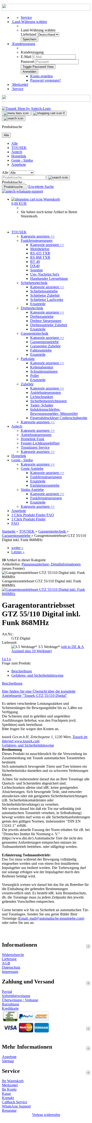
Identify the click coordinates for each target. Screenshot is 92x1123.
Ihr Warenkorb (13, 1081)
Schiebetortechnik (34, 283)
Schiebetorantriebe (44, 291)
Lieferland (29, 34)
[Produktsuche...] (58, 177)
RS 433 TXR (40, 253)
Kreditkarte (10, 1008)
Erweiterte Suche (41, 187)
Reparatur (9, 1110)
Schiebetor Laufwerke (46, 300)
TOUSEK (19, 148)
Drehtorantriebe (42, 317)
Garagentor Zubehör (45, 346)
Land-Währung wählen (38, 30)
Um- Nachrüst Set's (44, 274)
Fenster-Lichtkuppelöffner (40, 443)
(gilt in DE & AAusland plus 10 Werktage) (47, 649)
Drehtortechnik (32, 308)
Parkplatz (28, 359)
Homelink (18, 156)
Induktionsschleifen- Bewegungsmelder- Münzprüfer (54, 411)
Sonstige (36, 270)
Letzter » (18, 552)
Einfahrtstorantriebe (44, 485)
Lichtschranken (41, 397)
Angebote (18, 165)
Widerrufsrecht (13, 955)
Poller (34, 376)
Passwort (27, 62)
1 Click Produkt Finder (28, 515)
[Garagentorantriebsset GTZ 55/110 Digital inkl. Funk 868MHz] (46, 594)
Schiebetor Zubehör (45, 295)
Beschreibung (21, 671)
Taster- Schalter (41, 405)
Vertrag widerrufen (46, 1115)
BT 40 (35, 262)
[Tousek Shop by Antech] (26, 108)
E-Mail (26, 57)
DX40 (35, 266)
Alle (14, 143)
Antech (16, 152)
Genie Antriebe (32, 468)
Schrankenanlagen (44, 371)
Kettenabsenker (41, 367)
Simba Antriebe (32, 490)
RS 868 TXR (40, 257)
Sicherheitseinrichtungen (48, 401)
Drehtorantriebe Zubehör (48, 325)
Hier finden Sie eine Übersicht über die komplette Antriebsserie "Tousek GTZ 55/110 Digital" (38, 693)
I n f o (6, 659)
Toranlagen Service (35, 447)
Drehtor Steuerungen (45, 321)
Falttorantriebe (41, 350)
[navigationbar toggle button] (16, 113)
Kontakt (8, 1098)
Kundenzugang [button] (23, 44)
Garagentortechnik (34, 333)
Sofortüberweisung (16, 996)
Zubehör (27, 384)
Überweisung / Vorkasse (20, 1000)
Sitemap (8, 1061)
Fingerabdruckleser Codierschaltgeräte (58, 418)
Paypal (7, 992)
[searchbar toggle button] (13, 118)
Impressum (10, 972)
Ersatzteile (38, 304)
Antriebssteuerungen (45, 393)
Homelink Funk (32, 439)
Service (26, 17)
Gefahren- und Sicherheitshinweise (37, 675)
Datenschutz (11, 967)
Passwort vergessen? (45, 80)
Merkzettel (19, 85)
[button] (29, 22)
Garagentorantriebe (44, 342)
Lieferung (9, 959)
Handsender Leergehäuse (49, 279)
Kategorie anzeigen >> (38, 236)
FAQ (50, 515)
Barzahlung (10, 1004)
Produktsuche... (13, 182)
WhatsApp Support (16, 1106)
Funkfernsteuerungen (36, 241)
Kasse (6, 1094)
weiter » (17, 548)
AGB (6, 963)
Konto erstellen (41, 76)
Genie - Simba (22, 160)
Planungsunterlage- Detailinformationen (51, 564)
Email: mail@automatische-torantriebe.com (51, 918)
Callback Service (14, 1102)
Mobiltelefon (39, 249)
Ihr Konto (9, 1089)
